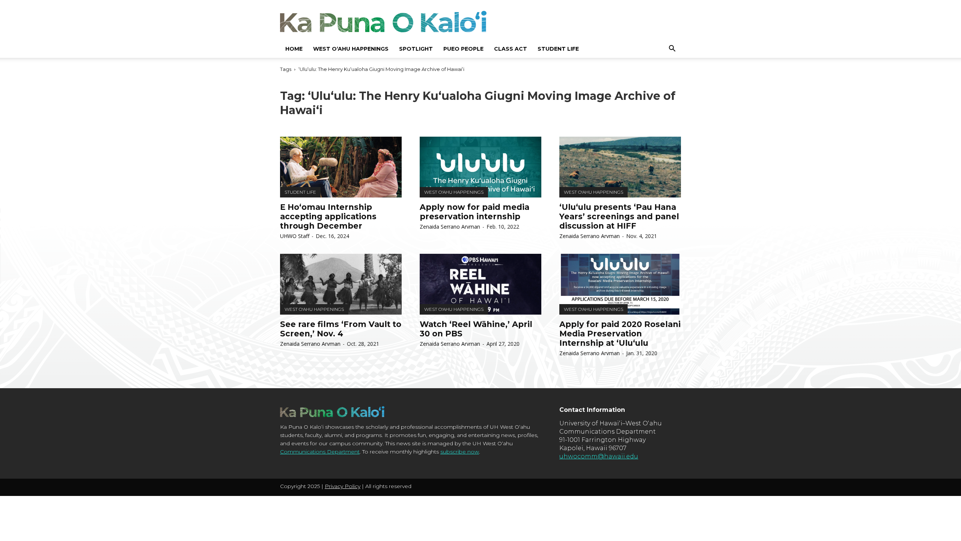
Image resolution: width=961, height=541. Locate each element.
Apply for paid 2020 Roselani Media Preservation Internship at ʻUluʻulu (620, 333)
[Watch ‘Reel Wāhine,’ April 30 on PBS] (480, 284)
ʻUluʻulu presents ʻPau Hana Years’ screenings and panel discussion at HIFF (619, 216)
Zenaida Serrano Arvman (450, 226)
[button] (672, 49)
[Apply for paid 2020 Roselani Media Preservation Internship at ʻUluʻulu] (620, 284)
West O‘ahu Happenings (351, 48)
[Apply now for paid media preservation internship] (480, 167)
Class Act (510, 48)
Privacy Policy (342, 486)
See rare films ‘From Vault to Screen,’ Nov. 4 (340, 328)
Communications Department (320, 451)
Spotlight (416, 48)
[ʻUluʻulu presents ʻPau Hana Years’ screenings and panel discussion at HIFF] (620, 167)
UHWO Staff (294, 236)
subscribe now (459, 451)
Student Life (558, 48)
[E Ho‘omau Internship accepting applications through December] (341, 167)
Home (294, 48)
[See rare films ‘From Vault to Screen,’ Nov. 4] (341, 284)
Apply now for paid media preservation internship (474, 211)
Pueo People (463, 48)
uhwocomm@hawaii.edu (598, 456)
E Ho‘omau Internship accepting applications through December (328, 216)
